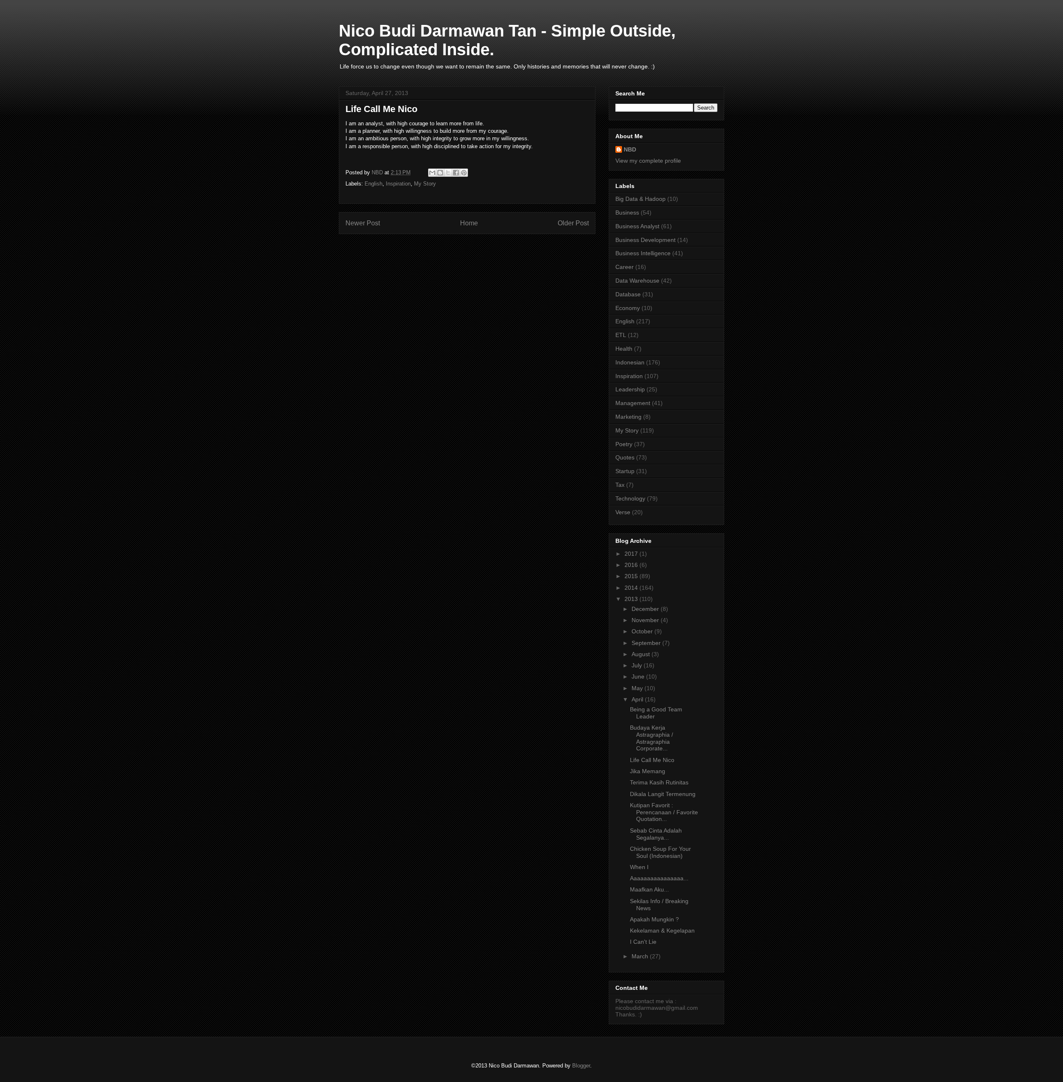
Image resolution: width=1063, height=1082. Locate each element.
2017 (632, 553)
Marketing (628, 416)
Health (623, 348)
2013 (632, 599)
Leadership (630, 389)
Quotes (624, 457)
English (373, 184)
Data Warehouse (637, 280)
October (643, 631)
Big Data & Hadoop (640, 198)
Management (632, 403)
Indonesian (629, 362)
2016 (632, 565)
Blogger (581, 1065)
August (642, 654)
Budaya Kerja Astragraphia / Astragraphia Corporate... (651, 738)
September (647, 643)
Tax (620, 484)
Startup (624, 471)
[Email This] (432, 173)
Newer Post (362, 223)
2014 (632, 587)
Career (624, 267)
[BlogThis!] (440, 173)
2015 (632, 576)
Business (627, 212)
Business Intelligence (643, 253)
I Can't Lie (643, 941)
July (638, 665)
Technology (630, 498)
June (639, 676)
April (638, 699)
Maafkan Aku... (649, 889)
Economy (627, 308)
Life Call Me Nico (652, 760)
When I (639, 867)
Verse (622, 512)
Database (628, 294)
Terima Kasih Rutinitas (659, 782)
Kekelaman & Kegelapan (662, 930)
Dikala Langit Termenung (663, 794)
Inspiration (398, 184)
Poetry (623, 444)
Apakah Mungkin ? (654, 919)
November (646, 620)
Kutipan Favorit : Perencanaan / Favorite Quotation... (664, 812)
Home (469, 223)
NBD (630, 149)
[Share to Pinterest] (464, 173)
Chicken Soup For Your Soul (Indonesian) (660, 852)
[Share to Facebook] (456, 173)
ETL (620, 335)
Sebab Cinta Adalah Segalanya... (656, 834)
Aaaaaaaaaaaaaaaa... (659, 878)
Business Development (645, 240)
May (638, 688)
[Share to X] (448, 173)
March (641, 956)
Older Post (573, 223)
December (646, 609)
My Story (425, 184)
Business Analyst (637, 226)
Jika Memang (647, 771)
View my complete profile (648, 160)
